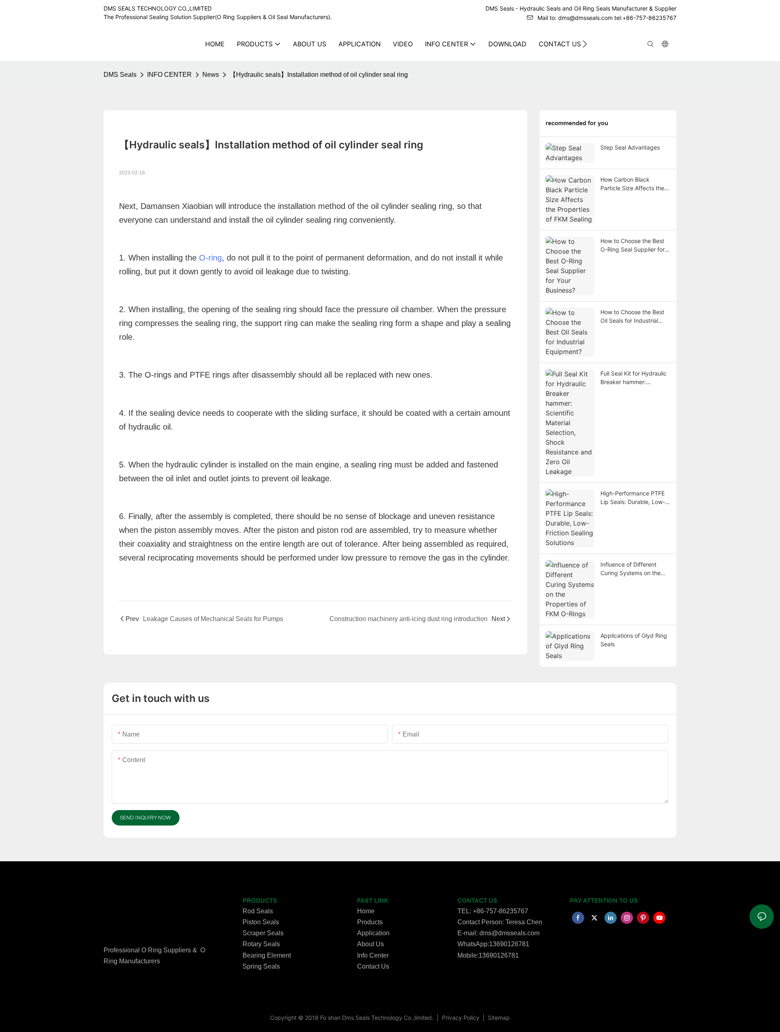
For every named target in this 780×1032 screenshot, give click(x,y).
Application (373, 933)
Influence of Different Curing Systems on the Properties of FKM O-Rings (630, 569)
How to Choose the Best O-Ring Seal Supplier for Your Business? (632, 245)
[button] (585, 44)
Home (366, 911)
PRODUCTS (260, 900)
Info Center (373, 955)
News (210, 74)
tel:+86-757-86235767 (645, 17)
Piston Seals (261, 922)
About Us (370, 944)
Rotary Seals (261, 944)
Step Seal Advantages (630, 147)
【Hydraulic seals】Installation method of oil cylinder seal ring (319, 74)
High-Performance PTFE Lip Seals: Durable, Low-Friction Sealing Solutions (633, 498)
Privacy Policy (461, 1017)
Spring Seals (261, 966)
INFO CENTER (169, 74)
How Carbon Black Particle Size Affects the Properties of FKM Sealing (634, 184)
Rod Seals (258, 911)
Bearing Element (267, 955)
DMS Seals (120, 74)
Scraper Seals (263, 933)
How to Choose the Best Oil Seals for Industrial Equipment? (632, 317)
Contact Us (373, 966)
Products (370, 922)
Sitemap (498, 1017)
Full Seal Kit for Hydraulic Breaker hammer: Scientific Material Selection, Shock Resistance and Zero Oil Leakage (633, 378)
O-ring (210, 257)
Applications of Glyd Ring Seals (633, 639)
